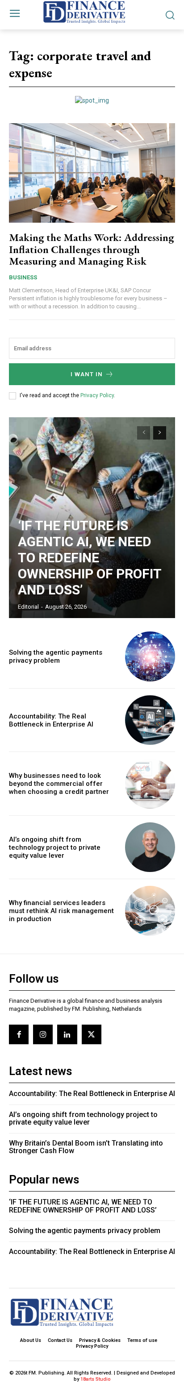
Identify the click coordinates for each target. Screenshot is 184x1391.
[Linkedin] (67, 1034)
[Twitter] (91, 1034)
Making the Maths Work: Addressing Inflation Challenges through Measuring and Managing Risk (91, 249)
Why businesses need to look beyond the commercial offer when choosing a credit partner (59, 784)
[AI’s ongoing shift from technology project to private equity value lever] (150, 847)
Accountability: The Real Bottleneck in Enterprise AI (51, 720)
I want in (87, 374)
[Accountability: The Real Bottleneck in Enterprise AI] (150, 720)
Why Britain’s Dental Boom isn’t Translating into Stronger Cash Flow (86, 1147)
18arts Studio (95, 1379)
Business (23, 277)
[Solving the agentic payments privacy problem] (150, 656)
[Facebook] (19, 1034)
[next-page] (159, 433)
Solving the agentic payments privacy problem (55, 656)
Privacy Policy (97, 395)
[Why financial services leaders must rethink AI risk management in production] (150, 911)
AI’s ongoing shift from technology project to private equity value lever (54, 847)
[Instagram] (43, 1034)
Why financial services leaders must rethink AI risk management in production (61, 911)
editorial (28, 606)
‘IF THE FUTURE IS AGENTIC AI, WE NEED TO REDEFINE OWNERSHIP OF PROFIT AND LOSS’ (90, 558)
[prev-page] (143, 433)
